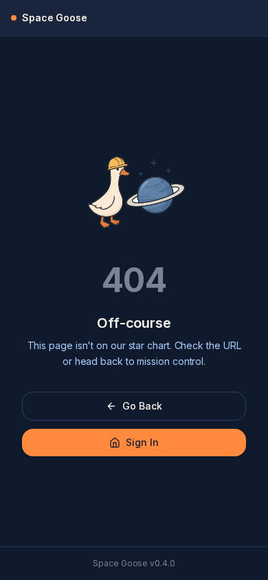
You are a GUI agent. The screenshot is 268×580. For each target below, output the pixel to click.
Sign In (142, 442)
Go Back (141, 406)
